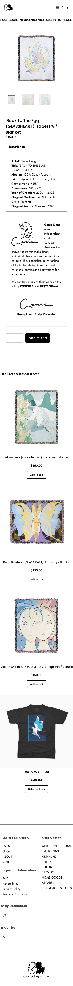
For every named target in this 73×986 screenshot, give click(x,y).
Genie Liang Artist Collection (36, 314)
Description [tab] (17, 147)
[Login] (62, 7)
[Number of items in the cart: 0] (68, 7)
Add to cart (37, 337)
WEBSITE (26, 286)
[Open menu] (57, 7)
